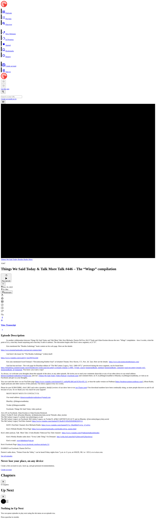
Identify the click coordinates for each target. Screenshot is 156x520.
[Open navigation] (3, 102)
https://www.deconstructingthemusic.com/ (124, 362)
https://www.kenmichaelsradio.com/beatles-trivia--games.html (54, 429)
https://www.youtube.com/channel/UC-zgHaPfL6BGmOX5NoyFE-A (61, 382)
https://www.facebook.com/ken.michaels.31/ (33, 444)
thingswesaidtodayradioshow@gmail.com (16, 376)
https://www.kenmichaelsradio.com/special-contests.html (21, 350)
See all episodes (6, 456)
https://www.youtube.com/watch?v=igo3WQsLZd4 (19, 358)
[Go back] (3, 82)
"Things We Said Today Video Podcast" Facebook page (58, 376)
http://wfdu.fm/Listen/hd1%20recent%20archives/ (75, 437)
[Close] (3, 482)
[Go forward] (3, 86)
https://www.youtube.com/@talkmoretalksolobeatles (80, 433)
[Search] (3, 92)
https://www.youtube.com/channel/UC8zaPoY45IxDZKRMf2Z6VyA (57, 421)
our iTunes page (81, 388)
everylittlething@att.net (25, 441)
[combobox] (11, 97)
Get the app (5, 89)
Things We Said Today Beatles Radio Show (17, 259)
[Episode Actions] (3, 284)
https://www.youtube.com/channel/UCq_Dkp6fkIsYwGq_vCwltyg (66, 425)
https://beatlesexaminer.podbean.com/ (129, 382)
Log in (14, 99)
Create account (6, 99)
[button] (78, 11)
